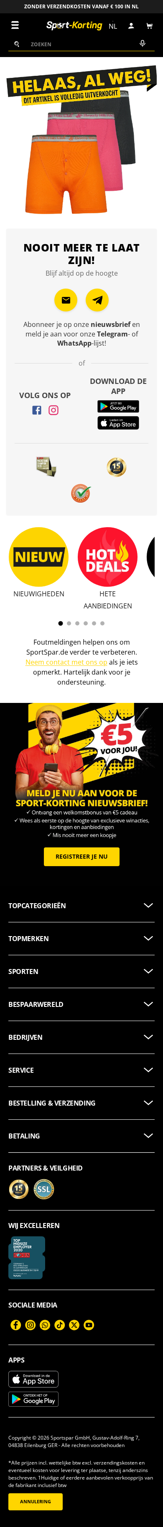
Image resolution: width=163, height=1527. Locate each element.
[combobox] (81, 44)
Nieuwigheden (38, 593)
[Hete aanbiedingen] (108, 557)
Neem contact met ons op (66, 662)
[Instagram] (53, 410)
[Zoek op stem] (141, 44)
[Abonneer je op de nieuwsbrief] (65, 300)
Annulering (35, 1502)
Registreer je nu (82, 856)
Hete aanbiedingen (108, 599)
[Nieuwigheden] (39, 557)
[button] (149, 26)
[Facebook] (37, 410)
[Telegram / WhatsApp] (97, 300)
